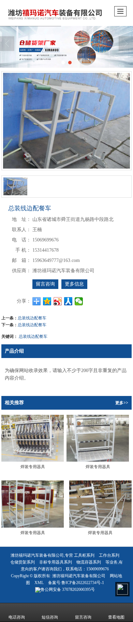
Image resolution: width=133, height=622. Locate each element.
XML (39, 582)
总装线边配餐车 (32, 317)
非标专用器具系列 (55, 562)
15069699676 (97, 569)
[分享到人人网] (68, 301)
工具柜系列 (84, 555)
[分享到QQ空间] (47, 301)
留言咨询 (45, 284)
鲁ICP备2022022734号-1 (82, 582)
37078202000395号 (68, 589)
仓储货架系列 (22, 562)
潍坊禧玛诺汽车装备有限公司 (78, 575)
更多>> (121, 402)
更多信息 (74, 284)
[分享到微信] (79, 301)
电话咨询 (17, 617)
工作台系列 (109, 555)
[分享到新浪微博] (58, 301)
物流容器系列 (88, 562)
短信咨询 (50, 617)
